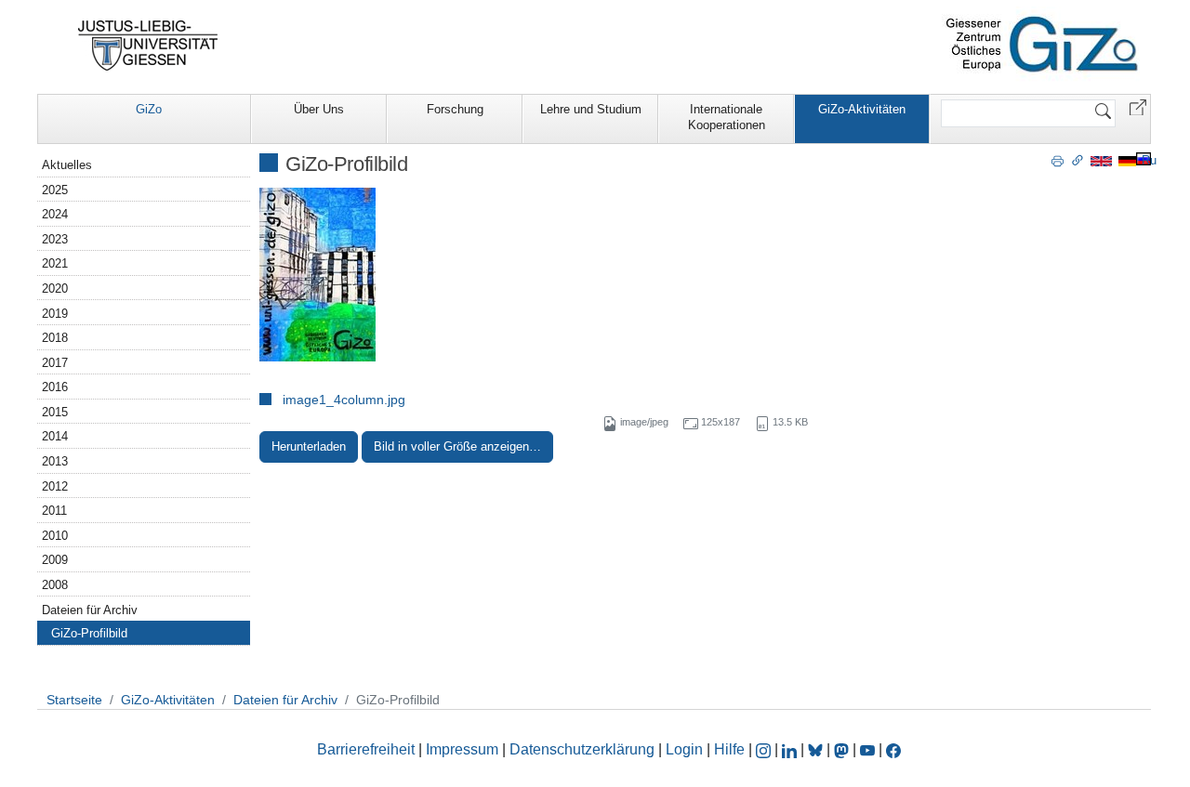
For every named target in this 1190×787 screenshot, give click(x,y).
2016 (55, 387)
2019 (55, 314)
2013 (55, 461)
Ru (1149, 160)
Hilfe (729, 749)
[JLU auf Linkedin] (791, 749)
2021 (55, 263)
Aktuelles (67, 165)
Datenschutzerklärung (581, 749)
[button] (1138, 106)
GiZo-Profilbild (89, 633)
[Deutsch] (1127, 160)
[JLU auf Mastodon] (843, 749)
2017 (55, 363)
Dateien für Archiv (90, 610)
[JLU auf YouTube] (867, 749)
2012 (55, 486)
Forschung (455, 109)
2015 (55, 412)
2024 (55, 214)
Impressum (462, 749)
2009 (55, 560)
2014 (55, 436)
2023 (55, 239)
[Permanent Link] (1077, 160)
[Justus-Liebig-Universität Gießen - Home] (148, 45)
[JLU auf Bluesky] (817, 749)
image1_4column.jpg (344, 399)
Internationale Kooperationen (726, 117)
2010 (55, 536)
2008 (55, 585)
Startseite (74, 699)
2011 (54, 511)
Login (686, 749)
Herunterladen (308, 446)
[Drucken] (1057, 159)
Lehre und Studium (590, 109)
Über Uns (319, 109)
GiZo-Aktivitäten (862, 109)
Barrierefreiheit (366, 749)
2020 (55, 288)
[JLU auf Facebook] (893, 749)
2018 (55, 338)
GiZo (149, 109)
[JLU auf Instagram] (765, 749)
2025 (55, 190)
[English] (1101, 160)
